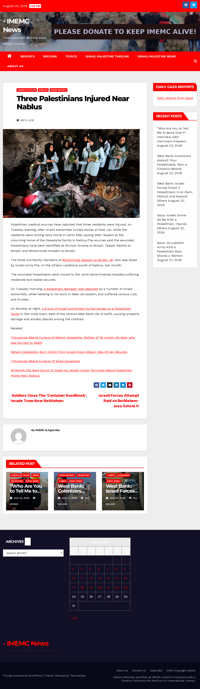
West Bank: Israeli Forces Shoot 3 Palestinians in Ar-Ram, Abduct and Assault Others (175, 192)
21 (108, 587)
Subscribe (156, 670)
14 (108, 578)
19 (90, 587)
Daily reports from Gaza (175, 98)
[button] (195, 61)
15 (116, 578)
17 (73, 587)
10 (73, 578)
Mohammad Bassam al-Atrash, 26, (88, 260)
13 (99, 578)
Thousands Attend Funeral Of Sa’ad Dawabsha (45, 361)
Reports (28, 56)
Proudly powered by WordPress (23, 675)
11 (82, 578)
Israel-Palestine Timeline (107, 56)
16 (125, 578)
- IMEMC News (26, 643)
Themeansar (77, 675)
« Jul (73, 618)
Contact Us (139, 670)
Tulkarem (123, 475)
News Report (58, 90)
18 (82, 587)
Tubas (62, 481)
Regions (50, 56)
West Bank (32, 481)
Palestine (17, 481)
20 (100, 587)
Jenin (35, 475)
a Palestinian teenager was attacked (71, 289)
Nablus (43, 90)
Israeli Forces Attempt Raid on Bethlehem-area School (119, 400)
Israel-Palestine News (157, 56)
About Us (15, 66)
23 (125, 587)
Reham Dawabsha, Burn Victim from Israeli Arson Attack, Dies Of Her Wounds (69, 352)
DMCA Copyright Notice (181, 670)
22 (117, 587)
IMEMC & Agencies (47, 430)
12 (90, 578)
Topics (71, 56)
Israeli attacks (27, 90)
